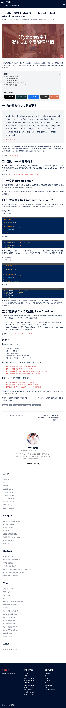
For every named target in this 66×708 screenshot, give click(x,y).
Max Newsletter (50, 690)
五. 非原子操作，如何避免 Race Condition (16, 85)
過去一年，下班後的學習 (10, 575)
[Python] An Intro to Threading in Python (22, 334)
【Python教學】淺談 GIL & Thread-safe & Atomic (21, 369)
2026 (5, 483)
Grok (45, 96)
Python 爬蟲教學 (32, 19)
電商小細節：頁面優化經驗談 (12, 560)
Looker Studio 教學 (9, 605)
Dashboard (48, 685)
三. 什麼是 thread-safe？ (11, 80)
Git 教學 (6, 598)
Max (5, 19)
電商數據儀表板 (8, 563)
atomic (5, 405)
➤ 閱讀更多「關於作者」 (33, 464)
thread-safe (36, 405)
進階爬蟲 (6, 531)
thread (28, 405)
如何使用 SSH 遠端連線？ (17, 415)
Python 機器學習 (8, 624)
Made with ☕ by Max (10, 649)
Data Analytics (49, 683)
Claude (56, 96)
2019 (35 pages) (8, 505)
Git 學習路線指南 (8, 524)
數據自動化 (6, 636)
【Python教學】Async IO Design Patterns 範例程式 (22, 384)
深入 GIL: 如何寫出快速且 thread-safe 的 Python (24, 175)
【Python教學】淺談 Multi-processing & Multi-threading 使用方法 (26, 371)
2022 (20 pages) (8, 495)
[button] (60, 4)
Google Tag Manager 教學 (11, 601)
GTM (46, 687)
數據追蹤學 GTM (8, 540)
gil (10, 405)
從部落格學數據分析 (9, 566)
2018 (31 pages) (8, 508)
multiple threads (18, 405)
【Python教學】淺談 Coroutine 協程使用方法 (20, 382)
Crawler (47, 680)
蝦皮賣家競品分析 (8, 556)
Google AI (35, 96)
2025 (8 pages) (8, 486)
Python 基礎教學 (21, 19)
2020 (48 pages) (8, 502)
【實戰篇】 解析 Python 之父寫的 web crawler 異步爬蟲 (23, 387)
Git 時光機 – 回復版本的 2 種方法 (13, 572)
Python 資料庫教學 (9, 630)
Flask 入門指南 (8, 527)
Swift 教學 (6, 633)
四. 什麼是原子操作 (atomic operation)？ (15, 82)
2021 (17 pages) (8, 498)
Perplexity (23, 96)
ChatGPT (10, 96)
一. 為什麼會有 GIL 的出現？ (12, 76)
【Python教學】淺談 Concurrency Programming (21, 366)
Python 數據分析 (8, 620)
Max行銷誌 (6, 2)
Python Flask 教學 (9, 614)
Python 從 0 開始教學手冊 (11, 521)
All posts (12, 19)
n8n (4, 608)
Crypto (5, 595)
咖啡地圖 (6, 543)
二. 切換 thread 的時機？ (11, 78)
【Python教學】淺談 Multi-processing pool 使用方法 (23, 373)
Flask (46, 678)
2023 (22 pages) (8, 492)
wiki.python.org (11, 139)
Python (47, 673)
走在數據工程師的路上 (10, 534)
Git (46, 676)
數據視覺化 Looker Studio (11, 537)
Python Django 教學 (9, 611)
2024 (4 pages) (8, 489)
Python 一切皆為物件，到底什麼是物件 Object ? (18, 569)
